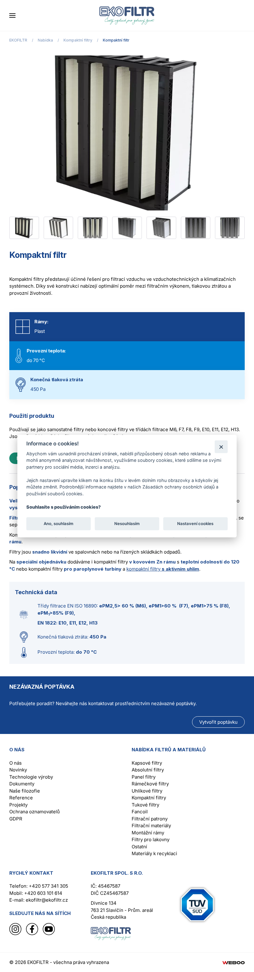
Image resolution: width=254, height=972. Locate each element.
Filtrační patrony (150, 819)
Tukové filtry (145, 805)
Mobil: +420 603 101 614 (35, 893)
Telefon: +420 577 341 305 (38, 886)
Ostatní (139, 847)
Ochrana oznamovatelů (34, 812)
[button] (12, 15)
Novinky (18, 770)
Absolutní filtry (148, 770)
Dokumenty (21, 784)
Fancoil (140, 812)
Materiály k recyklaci (154, 853)
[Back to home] (127, 15)
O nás (15, 763)
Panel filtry (143, 777)
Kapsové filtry (147, 763)
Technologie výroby (31, 777)
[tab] (24, 228)
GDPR (15, 819)
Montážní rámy (148, 833)
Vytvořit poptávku (218, 722)
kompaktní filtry (162, 569)
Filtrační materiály (151, 825)
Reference (21, 798)
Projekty (18, 805)
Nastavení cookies (195, 523)
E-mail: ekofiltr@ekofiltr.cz (38, 900)
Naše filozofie (24, 791)
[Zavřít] (221, 446)
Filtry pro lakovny (150, 839)
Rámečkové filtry (150, 784)
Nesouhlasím (127, 523)
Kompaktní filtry (149, 798)
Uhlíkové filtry (147, 791)
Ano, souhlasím (58, 523)
